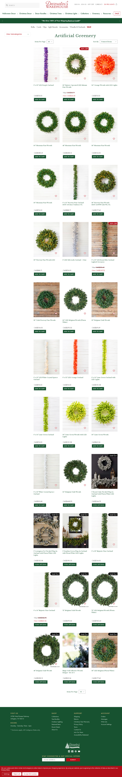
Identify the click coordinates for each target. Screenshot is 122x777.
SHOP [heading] (54, 713)
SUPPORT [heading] (78, 713)
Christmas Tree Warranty (82, 722)
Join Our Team (78, 732)
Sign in (77, 4)
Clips (45, 27)
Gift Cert (91, 4)
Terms (75, 727)
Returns (76, 719)
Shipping (77, 716)
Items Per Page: (40, 42)
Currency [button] (99, 4)
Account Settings (106, 724)
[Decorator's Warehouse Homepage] (72, 745)
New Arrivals (63, 21)
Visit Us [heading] (14, 713)
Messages (104, 719)
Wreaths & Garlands (77, 27)
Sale (89, 27)
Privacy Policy (78, 724)
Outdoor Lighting (57, 722)
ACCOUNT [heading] (105, 713)
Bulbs (33, 27)
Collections (55, 716)
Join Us (83, 4)
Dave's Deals (56, 727)
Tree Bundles (56, 719)
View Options (98, 505)
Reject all (17, 774)
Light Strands (53, 27)
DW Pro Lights (109, 4)
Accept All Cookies (30, 774)
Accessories (63, 27)
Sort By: (96, 42)
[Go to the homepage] (57, 4)
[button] (116, 4)
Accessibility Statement (81, 735)
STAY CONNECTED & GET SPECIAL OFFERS (61, 756)
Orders (103, 716)
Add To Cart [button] (40, 99)
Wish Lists (104, 722)
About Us (55, 730)
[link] (69, 751)
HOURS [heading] (13, 723)
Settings (7, 774)
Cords (39, 27)
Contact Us (77, 730)
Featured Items (56, 724)
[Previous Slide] (2, 21)
